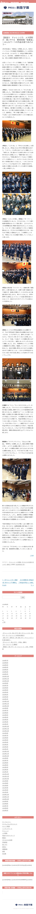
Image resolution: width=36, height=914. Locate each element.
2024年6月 (5, 713)
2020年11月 (5, 797)
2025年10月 (5, 681)
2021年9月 (5, 781)
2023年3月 (5, 744)
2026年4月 (5, 667)
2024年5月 (5, 715)
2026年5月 (5, 665)
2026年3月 (5, 669)
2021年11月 (5, 776)
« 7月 (3, 622)
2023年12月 (5, 726)
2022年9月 (5, 758)
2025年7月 (5, 685)
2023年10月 (5, 731)
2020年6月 (5, 808)
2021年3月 (5, 790)
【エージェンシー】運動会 (9, 644)
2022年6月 (5, 763)
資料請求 (19, 4)
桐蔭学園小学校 (25, 2)
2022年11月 (5, 753)
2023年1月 (5, 749)
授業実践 (4, 849)
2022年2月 (5, 769)
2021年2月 (5, 792)
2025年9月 (5, 683)
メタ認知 (18, 562)
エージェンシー (6, 822)
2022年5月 (5, 765)
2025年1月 (5, 699)
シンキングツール (7, 829)
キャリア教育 (6, 826)
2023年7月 (5, 735)
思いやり (4, 844)
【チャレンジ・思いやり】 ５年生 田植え (14, 642)
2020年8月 (5, 803)
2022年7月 (5, 760)
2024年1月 (5, 724)
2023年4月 (5, 742)
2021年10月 (5, 778)
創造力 (4, 838)
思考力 (8, 564)
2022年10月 (5, 756)
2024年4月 (5, 717)
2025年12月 (5, 676)
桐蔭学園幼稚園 (15, 2)
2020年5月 (5, 810)
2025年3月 (5, 694)
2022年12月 (5, 751)
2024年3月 (5, 719)
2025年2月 (5, 697)
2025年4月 (5, 692)
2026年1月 (5, 674)
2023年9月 (5, 733)
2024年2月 (5, 722)
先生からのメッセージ (8, 835)
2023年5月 (5, 740)
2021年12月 (5, 774)
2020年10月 (5, 799)
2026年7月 (5, 660)
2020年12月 (5, 794)
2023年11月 (5, 728)
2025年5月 (5, 690)
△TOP (32, 555)
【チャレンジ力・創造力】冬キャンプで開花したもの (9, 582)
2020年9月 (5, 801)
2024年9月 (5, 708)
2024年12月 (5, 701)
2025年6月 (5, 688)
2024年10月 (5, 706)
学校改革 (4, 842)
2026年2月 (5, 672)
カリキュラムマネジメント (9, 824)
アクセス (2, 4)
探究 (3, 851)
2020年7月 (5, 806)
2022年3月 (5, 767)
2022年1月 (5, 772)
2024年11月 (5, 704)
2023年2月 (5, 747)
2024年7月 (5, 710)
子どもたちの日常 (27, 562)
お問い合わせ (9, 4)
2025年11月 (5, 679)
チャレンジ (12, 562)
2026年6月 (5, 663)
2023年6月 (5, 738)
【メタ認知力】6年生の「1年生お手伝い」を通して (26, 582)
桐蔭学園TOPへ (4, 2)
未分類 (4, 854)
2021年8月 (5, 783)
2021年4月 (5, 788)
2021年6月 (5, 785)
